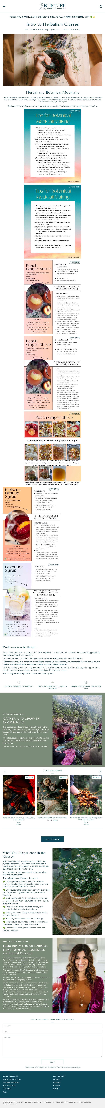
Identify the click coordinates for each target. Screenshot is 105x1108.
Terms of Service (72, 1067)
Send (52, 1062)
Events (55, 1089)
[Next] (100, 772)
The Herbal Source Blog (11, 1082)
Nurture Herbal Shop (14, 1102)
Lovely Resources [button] (10, 1076)
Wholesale (6, 1089)
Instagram (56, 1082)
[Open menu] (6, 6)
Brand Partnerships (9, 1085)
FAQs (4, 1092)
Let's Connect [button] (59, 1076)
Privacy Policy (60, 1067)
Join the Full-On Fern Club (12, 1079)
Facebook (56, 1085)
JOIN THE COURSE (52, 839)
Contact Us (57, 1079)
